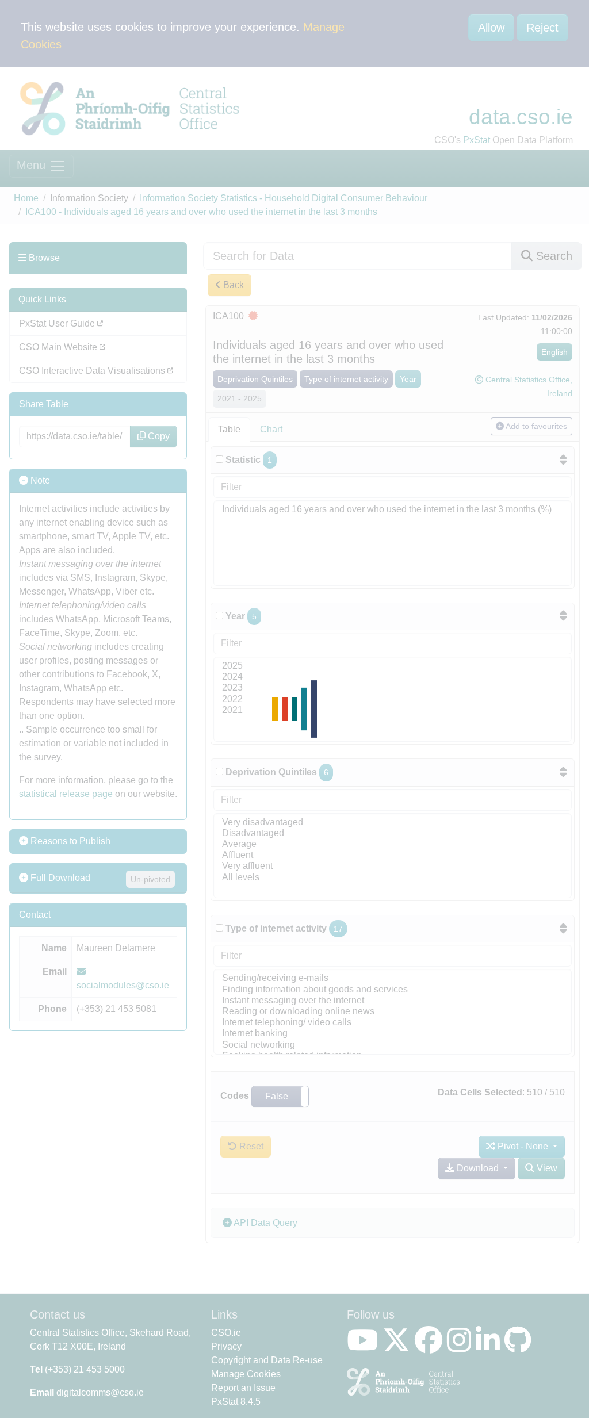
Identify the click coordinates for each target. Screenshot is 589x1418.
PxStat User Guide (58, 323)
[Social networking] (392, 1045)
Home (26, 198)
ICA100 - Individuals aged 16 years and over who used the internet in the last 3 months (201, 212)
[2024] (392, 677)
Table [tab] (229, 429)
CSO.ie (226, 1332)
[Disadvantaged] (392, 833)
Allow (491, 27)
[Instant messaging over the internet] (392, 1000)
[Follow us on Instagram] (461, 1347)
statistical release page (66, 794)
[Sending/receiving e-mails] (392, 978)
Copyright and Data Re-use (267, 1360)
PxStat (476, 140)
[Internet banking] (392, 1033)
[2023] (392, 688)
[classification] (219, 771)
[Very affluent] (392, 866)
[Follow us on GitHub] (520, 1347)
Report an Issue (243, 1388)
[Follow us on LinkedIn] (490, 1347)
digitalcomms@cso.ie (100, 1392)
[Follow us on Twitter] (399, 1347)
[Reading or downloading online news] (392, 1011)
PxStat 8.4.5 (236, 1401)
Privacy (226, 1346)
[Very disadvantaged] (392, 822)
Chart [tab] (271, 429)
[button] (280, 1096)
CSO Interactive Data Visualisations (93, 370)
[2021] (392, 710)
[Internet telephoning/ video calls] (392, 1022)
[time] (219, 615)
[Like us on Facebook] (431, 1347)
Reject (542, 27)
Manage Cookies (246, 1374)
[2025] (392, 666)
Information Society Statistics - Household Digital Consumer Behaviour (283, 198)
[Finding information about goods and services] (392, 989)
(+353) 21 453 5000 (85, 1369)
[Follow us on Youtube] (365, 1347)
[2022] (392, 699)
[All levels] (392, 877)
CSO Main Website (59, 347)
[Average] (392, 844)
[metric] (219, 459)
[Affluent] (392, 855)
